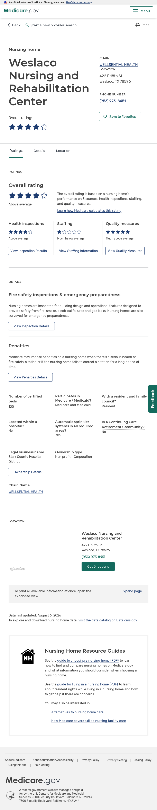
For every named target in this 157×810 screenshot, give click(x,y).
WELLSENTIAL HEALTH (119, 64)
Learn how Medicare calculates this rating (89, 211)
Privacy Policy (90, 760)
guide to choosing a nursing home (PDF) (88, 660)
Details (39, 151)
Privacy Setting (117, 760)
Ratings (15, 151)
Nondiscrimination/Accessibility (53, 760)
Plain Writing (41, 765)
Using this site (17, 765)
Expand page (131, 591)
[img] (28, 126)
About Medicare (15, 760)
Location (63, 151)
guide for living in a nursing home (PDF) (87, 684)
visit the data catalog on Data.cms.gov (107, 620)
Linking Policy (142, 760)
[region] (42, 551)
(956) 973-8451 (113, 101)
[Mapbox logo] (19, 568)
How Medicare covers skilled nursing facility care (88, 721)
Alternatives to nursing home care (77, 712)
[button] (141, 25)
